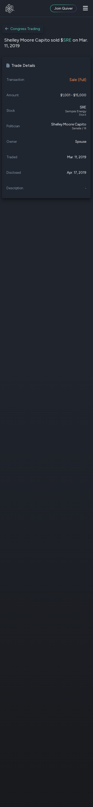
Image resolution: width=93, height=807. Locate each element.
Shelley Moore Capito (68, 124)
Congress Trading (25, 29)
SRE (67, 40)
